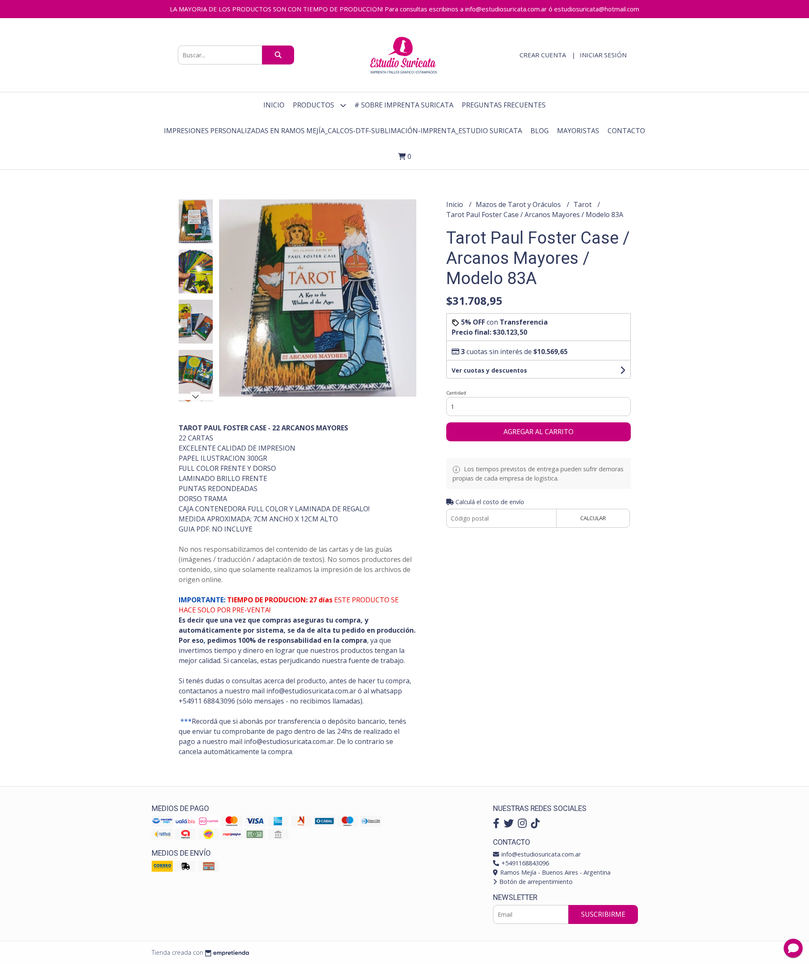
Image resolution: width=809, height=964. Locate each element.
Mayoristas (578, 130)
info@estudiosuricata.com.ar (540, 854)
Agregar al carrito (538, 431)
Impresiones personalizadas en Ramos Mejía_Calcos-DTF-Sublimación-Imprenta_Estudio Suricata (343, 130)
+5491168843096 (524, 863)
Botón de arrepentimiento (535, 882)
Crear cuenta (543, 55)
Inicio (273, 105)
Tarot (583, 204)
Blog (539, 130)
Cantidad (456, 392)
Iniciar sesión (603, 55)
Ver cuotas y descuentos (489, 370)
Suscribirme (603, 914)
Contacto (626, 130)
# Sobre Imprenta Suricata (403, 105)
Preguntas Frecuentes (504, 105)
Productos (314, 105)
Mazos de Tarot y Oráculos (519, 204)
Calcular (593, 518)
